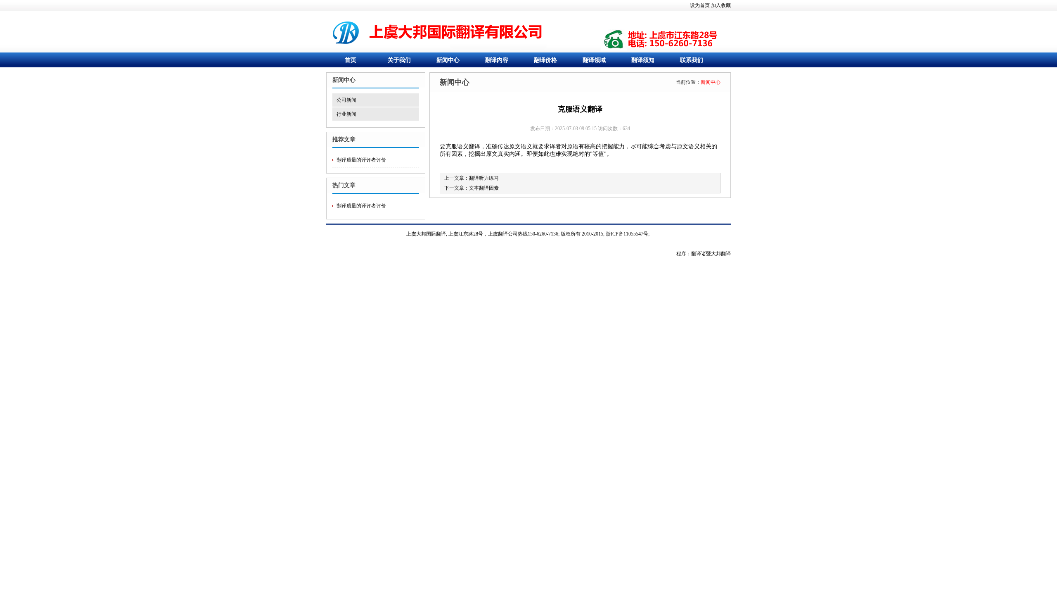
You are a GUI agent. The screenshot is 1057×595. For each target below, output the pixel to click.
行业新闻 (346, 114)
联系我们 (691, 60)
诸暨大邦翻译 (716, 254)
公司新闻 (346, 100)
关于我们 (399, 60)
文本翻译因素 (484, 188)
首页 (350, 60)
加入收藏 (721, 5)
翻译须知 (642, 60)
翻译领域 (594, 60)
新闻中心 (448, 60)
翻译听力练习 (484, 178)
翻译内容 (496, 60)
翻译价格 (545, 60)
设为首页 (700, 5)
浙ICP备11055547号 (627, 234)
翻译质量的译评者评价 (361, 160)
